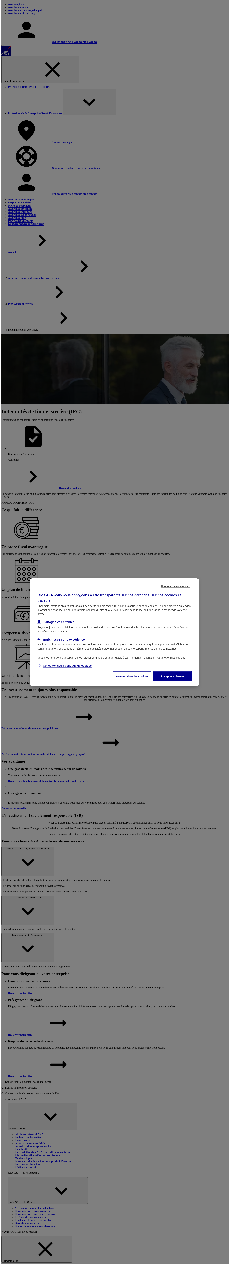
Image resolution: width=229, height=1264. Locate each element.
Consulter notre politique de (67, 665)
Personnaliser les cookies (132, 676)
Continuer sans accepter (175, 585)
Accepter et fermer (172, 676)
